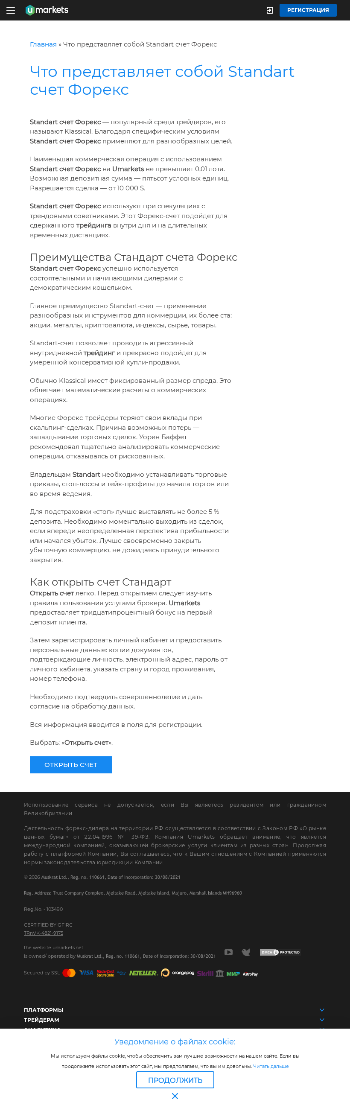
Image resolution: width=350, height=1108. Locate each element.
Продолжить (175, 1080)
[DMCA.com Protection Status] (280, 952)
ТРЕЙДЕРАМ (41, 1020)
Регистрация (308, 10)
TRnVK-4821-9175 (43, 933)
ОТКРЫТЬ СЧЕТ (70, 765)
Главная (43, 44)
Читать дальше (270, 1066)
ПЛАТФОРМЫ (43, 1010)
